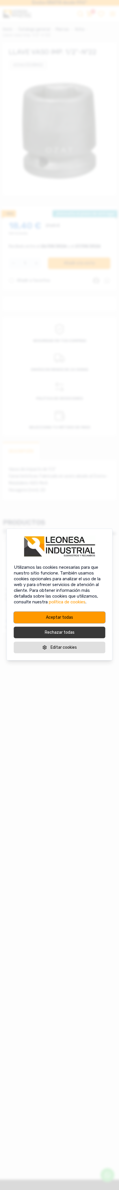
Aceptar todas (59, 617)
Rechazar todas (60, 632)
